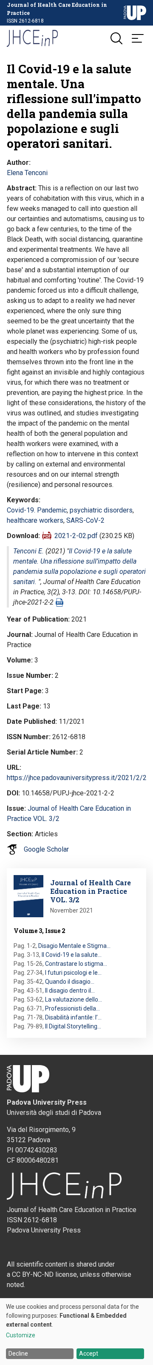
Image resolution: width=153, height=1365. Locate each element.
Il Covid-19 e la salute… (72, 954)
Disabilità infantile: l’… (73, 1017)
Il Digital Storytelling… (73, 1026)
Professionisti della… (72, 1008)
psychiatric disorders (101, 510)
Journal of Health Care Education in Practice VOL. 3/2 (90, 891)
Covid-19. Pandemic (37, 510)
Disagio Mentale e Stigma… (74, 945)
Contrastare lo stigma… (76, 963)
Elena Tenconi (27, 173)
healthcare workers (35, 520)
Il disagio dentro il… (70, 990)
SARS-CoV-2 (85, 520)
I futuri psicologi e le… (73, 972)
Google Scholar (46, 849)
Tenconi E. (28, 551)
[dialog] (76, 1331)
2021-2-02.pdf (76, 536)
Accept (88, 1353)
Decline (18, 1353)
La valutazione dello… (73, 999)
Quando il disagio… (69, 981)
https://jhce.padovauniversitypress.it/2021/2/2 (77, 778)
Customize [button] (20, 1335)
